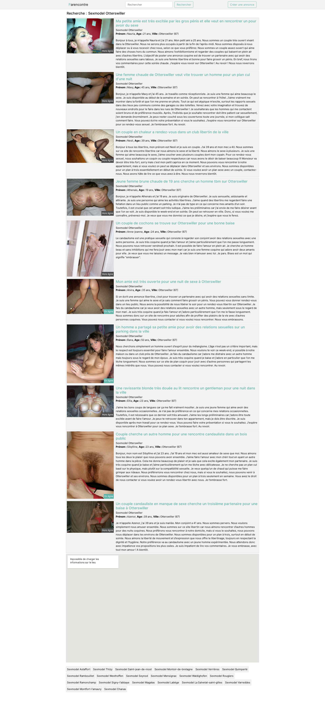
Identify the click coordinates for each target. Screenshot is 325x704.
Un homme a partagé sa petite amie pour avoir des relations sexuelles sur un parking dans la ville (180, 329)
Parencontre (78, 5)
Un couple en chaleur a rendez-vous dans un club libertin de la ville (172, 132)
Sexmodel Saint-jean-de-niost (133, 669)
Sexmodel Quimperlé (234, 669)
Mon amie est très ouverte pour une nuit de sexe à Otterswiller (168, 281)
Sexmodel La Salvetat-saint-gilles (202, 682)
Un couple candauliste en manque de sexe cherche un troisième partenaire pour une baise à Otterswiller (186, 506)
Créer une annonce (242, 4)
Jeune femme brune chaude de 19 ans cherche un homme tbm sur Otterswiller (181, 181)
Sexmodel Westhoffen (110, 675)
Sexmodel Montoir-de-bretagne (174, 669)
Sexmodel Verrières (207, 669)
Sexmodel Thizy (102, 669)
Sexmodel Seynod (137, 675)
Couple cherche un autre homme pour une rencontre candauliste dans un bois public (181, 436)
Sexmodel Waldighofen (193, 675)
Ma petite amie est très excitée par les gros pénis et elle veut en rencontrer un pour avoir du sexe (186, 23)
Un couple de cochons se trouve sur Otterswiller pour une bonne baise (175, 223)
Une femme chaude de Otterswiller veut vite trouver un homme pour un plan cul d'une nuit (183, 77)
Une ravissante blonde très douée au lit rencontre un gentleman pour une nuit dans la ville (185, 390)
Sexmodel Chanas (115, 689)
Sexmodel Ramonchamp (81, 682)
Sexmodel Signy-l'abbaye (114, 682)
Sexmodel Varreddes (237, 682)
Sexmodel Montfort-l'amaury (84, 689)
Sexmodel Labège (168, 682)
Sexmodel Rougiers (221, 675)
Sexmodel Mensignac (164, 675)
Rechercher (184, 4)
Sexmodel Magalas (143, 682)
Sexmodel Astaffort (78, 669)
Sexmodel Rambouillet (80, 675)
